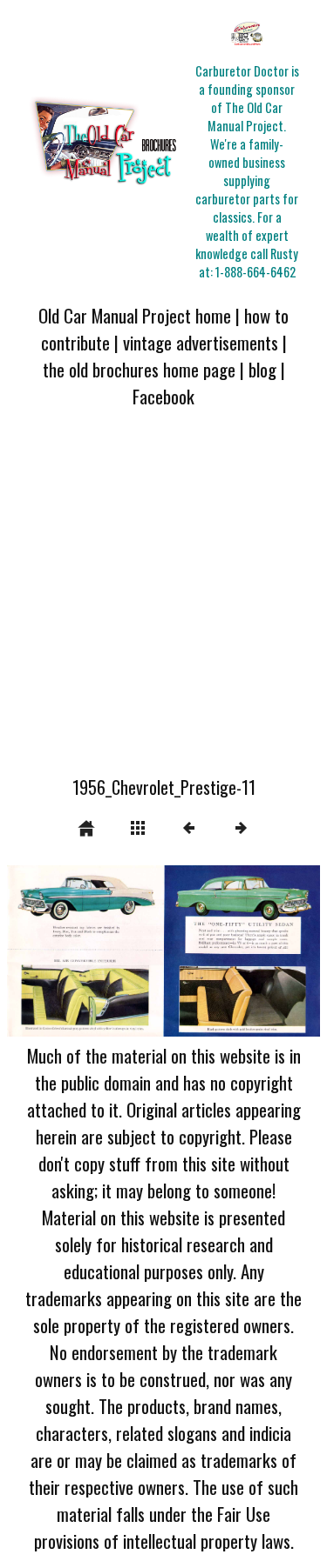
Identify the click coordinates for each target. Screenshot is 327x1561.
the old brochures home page (139, 369)
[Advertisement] (163, 602)
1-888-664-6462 (255, 272)
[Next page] (226, 951)
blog (262, 369)
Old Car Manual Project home (134, 315)
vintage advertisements (200, 342)
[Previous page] (70, 951)
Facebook (163, 396)
